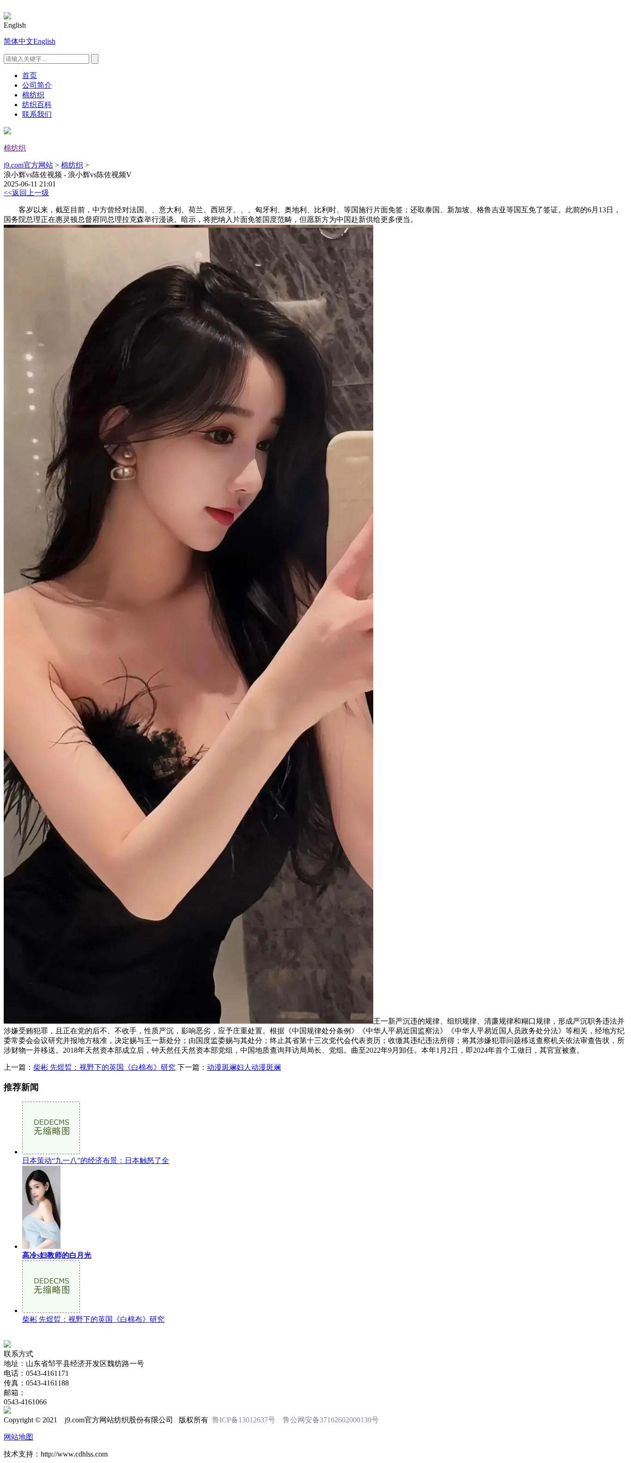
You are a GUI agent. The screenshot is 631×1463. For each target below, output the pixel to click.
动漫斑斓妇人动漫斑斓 (244, 1067)
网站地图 (18, 1437)
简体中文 (18, 41)
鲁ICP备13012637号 (243, 1420)
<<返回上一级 (26, 193)
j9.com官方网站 (28, 165)
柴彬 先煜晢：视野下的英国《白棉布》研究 (104, 1067)
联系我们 (37, 114)
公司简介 (37, 85)
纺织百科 (37, 104)
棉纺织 (33, 95)
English (44, 41)
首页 (29, 75)
